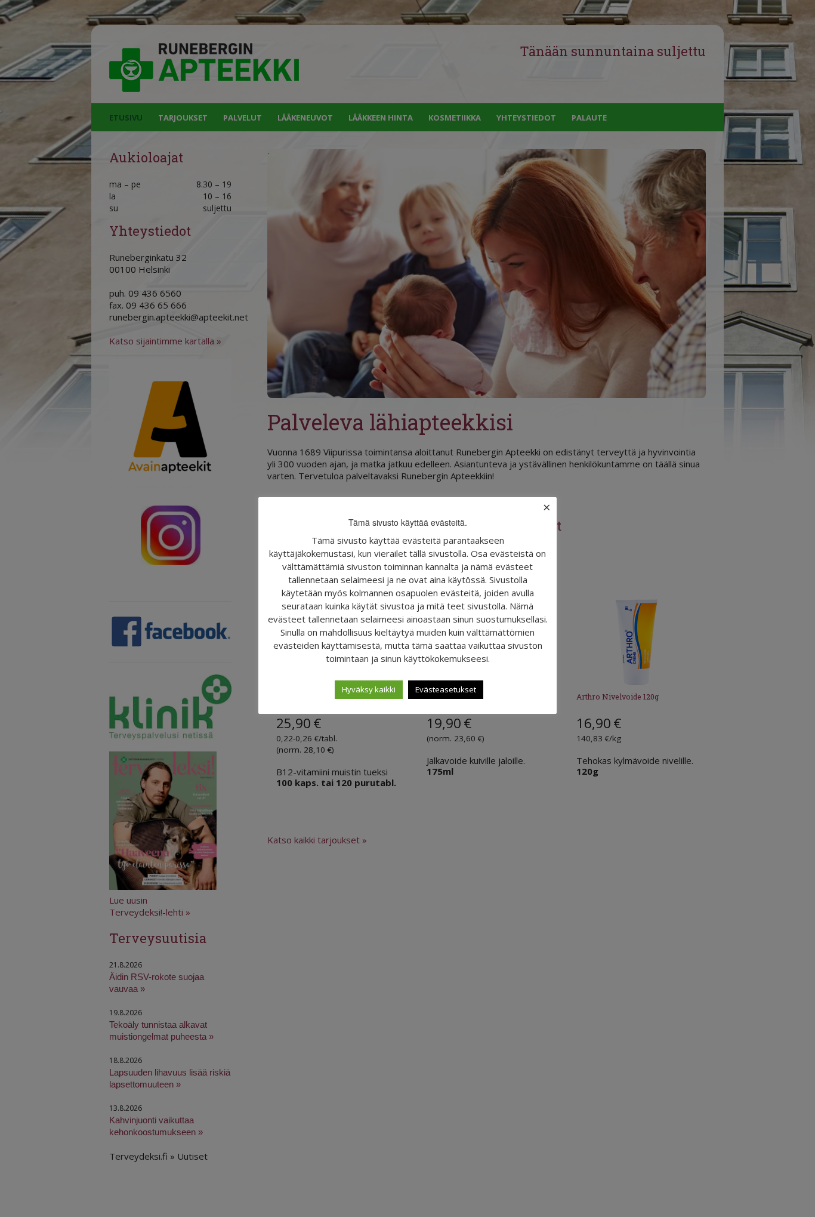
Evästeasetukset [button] (445, 689)
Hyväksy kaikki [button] (369, 689)
